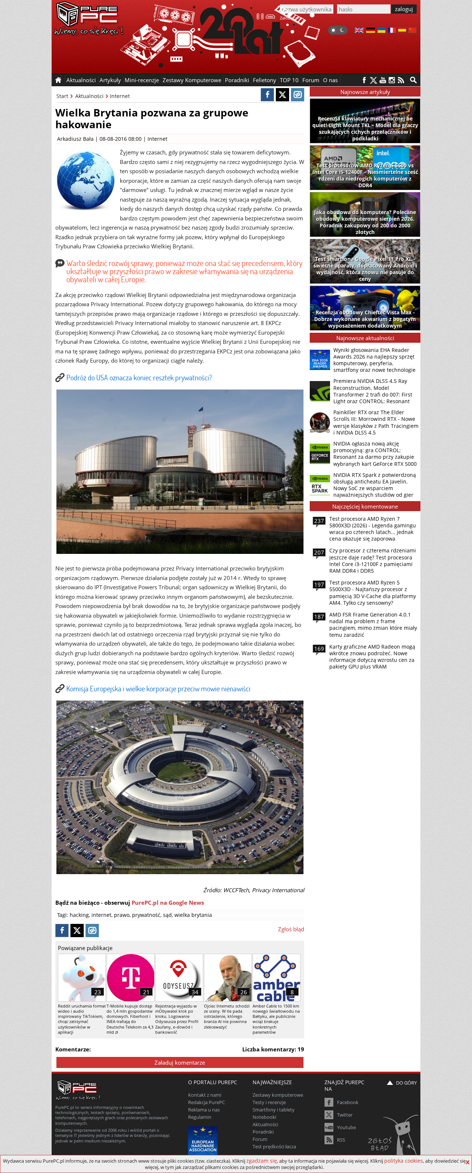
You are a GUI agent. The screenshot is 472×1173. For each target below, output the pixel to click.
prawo (121, 914)
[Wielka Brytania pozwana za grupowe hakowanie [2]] (179, 872)
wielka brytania (193, 914)
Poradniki (237, 80)
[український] (381, 31)
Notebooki (264, 1117)
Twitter (345, 1114)
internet (101, 914)
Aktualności (89, 96)
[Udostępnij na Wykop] (297, 94)
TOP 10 (289, 80)
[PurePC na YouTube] (382, 80)
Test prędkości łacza (274, 1146)
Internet (120, 96)
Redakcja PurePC (206, 1102)
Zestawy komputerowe (278, 1095)
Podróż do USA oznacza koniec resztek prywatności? (139, 377)
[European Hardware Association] (203, 1140)
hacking (79, 914)
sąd (167, 914)
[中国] (412, 31)
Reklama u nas (204, 1109)
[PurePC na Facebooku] (364, 80)
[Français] (392, 31)
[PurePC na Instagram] (391, 80)
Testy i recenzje (269, 1102)
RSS (341, 1140)
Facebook (347, 1102)
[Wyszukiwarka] (413, 80)
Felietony (264, 80)
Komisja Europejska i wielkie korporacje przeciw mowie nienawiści (158, 688)
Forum (310, 80)
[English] (359, 31)
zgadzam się (261, 1160)
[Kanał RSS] (401, 80)
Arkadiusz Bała (75, 138)
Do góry (406, 1082)
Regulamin (199, 1117)
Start (62, 96)
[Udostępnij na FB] (267, 94)
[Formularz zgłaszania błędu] (394, 1138)
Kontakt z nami (204, 1095)
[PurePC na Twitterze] (373, 80)
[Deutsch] (370, 31)
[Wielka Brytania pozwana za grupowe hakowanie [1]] (179, 551)
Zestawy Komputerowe (192, 80)
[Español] (402, 31)
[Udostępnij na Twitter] (282, 94)
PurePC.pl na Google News (168, 902)
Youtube (346, 1127)
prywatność (146, 914)
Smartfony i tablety (274, 1109)
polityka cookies (403, 1160)
